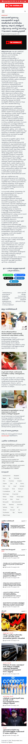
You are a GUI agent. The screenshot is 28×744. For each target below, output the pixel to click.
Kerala (13, 488)
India (4, 486)
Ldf (14, 491)
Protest (17, 499)
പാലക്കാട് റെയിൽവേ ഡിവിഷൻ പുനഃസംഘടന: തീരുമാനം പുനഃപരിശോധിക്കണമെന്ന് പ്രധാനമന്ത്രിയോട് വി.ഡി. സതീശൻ (13, 467)
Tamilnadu (5, 507)
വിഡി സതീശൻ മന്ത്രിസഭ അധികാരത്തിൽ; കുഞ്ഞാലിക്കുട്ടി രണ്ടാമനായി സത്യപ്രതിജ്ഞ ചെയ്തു (12, 333)
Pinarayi (11, 496)
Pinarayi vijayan (20, 496)
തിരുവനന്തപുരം (6, 515)
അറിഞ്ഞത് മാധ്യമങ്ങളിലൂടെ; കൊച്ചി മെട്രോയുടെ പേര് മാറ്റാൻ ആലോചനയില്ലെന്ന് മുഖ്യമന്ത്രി (12, 412)
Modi (19, 491)
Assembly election (6, 475)
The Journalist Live (17, 740)
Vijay (14, 512)
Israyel (14, 486)
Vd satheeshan (6, 512)
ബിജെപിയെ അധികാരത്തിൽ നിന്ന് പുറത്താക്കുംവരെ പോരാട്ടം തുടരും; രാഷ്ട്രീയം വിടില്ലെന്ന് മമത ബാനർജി (12, 461)
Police (11, 499)
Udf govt (5, 510)
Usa (19, 510)
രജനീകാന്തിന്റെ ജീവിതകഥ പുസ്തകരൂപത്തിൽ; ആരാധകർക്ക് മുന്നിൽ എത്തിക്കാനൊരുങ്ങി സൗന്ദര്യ (13, 446)
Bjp (9, 478)
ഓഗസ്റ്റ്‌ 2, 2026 (15, 735)
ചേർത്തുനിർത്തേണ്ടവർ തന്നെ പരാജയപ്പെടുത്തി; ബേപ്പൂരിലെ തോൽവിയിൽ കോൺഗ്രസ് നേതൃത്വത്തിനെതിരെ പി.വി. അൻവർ (18, 528)
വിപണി (11, 633)
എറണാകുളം (6, 696)
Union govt (12, 510)
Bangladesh (16, 475)
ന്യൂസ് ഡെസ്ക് (6, 34)
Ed (16, 483)
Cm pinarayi (11, 481)
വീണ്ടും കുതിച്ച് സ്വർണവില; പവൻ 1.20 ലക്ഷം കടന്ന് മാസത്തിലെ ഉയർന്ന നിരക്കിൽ (14, 636)
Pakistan (4, 496)
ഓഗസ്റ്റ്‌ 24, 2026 (15, 558)
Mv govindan (15, 494)
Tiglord (10, 742)
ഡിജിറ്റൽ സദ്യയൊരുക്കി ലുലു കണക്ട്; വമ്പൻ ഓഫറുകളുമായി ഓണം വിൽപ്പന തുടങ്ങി (13, 701)
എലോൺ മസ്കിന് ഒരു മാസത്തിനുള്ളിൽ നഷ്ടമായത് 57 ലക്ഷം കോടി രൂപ (13, 731)
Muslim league (6, 494)
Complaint (19, 481)
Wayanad (20, 512)
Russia (4, 504)
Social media (19, 504)
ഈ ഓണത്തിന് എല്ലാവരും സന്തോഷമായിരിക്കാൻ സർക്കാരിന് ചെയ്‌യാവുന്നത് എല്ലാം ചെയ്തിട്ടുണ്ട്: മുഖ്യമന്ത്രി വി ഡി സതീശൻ (13, 456)
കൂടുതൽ (23, 521)
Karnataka (22, 486)
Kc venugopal (6, 488)
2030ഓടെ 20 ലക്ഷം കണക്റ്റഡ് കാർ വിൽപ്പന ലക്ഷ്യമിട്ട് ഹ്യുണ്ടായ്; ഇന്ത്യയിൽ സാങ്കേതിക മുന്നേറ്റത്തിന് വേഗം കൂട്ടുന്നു (13, 668)
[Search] (25, 11)
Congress (5, 483)
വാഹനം (5, 663)
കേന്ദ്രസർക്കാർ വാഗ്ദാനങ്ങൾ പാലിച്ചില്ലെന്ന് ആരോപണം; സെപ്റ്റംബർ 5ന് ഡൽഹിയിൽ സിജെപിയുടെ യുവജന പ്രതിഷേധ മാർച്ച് (13, 604)
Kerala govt (20, 488)
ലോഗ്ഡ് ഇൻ (5, 435)
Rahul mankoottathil (16, 502)
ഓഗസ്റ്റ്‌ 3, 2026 (15, 705)
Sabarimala (11, 504)
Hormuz (22, 483)
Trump (12, 507)
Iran (9, 486)
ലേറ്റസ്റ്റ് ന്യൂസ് (4, 15)
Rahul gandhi (5, 502)
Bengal (4, 478)
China (4, 481)
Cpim (11, 483)
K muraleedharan (6, 491)
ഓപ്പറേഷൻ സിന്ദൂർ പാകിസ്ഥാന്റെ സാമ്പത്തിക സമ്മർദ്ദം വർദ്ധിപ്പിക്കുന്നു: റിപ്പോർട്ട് (12, 373)
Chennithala (16, 478)
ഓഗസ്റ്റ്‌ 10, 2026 (15, 674)
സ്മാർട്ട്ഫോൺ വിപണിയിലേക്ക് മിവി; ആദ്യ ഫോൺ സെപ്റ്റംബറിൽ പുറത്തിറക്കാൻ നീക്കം (14, 564)
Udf (17, 507)
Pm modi (5, 499)
